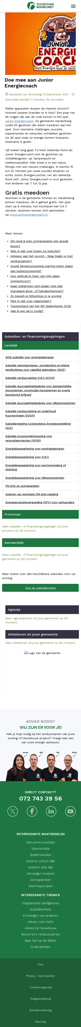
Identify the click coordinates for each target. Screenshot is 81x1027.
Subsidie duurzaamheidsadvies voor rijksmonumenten (40, 403)
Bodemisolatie (40, 855)
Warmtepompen (40, 886)
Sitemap (40, 1021)
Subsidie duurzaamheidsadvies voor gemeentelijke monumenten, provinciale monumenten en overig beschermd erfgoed (38, 390)
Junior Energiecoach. (19, 121)
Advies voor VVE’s (40, 922)
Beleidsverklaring (40, 1010)
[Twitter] (12, 812)
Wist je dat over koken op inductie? (35, 251)
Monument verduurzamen (40, 934)
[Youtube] (70, 812)
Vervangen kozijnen (40, 873)
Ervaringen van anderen (40, 916)
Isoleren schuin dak (40, 861)
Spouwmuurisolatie (40, 842)
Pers (40, 964)
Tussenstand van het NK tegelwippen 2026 (40, 306)
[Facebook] (32, 812)
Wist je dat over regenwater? (30, 301)
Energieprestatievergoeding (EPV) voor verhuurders (39, 502)
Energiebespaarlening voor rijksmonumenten (34, 477)
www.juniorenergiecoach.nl (28, 214)
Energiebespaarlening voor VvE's (27, 457)
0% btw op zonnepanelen (22, 485)
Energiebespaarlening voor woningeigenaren (34, 448)
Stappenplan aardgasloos (40, 903)
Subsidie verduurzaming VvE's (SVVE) (30, 377)
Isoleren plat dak (40, 867)
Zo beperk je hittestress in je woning (35, 296)
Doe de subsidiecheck (40, 587)
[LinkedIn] (51, 812)
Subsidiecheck (40, 909)
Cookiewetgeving (41, 987)
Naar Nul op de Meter (40, 940)
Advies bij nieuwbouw (40, 928)
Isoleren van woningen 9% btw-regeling (31, 494)
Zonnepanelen (40, 880)
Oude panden (40, 947)
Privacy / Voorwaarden (40, 975)
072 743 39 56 (40, 798)
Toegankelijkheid (40, 998)
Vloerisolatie (41, 848)
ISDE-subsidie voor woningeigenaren (29, 357)
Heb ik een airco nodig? (27, 311)
